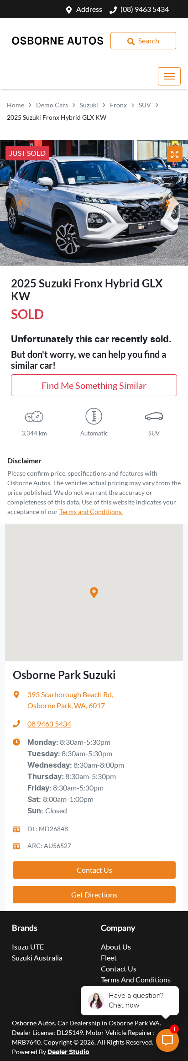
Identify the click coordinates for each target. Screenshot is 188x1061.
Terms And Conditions (136, 979)
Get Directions (94, 894)
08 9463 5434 (49, 723)
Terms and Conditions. (91, 511)
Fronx (118, 105)
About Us (116, 946)
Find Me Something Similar (94, 385)
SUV (145, 105)
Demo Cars (52, 105)
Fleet (109, 957)
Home (15, 105)
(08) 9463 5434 (144, 9)
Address (89, 9)
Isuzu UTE (28, 946)
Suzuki (89, 105)
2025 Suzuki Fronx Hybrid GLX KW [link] (56, 117)
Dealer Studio (68, 1052)
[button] (169, 76)
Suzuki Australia (37, 957)
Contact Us (94, 869)
